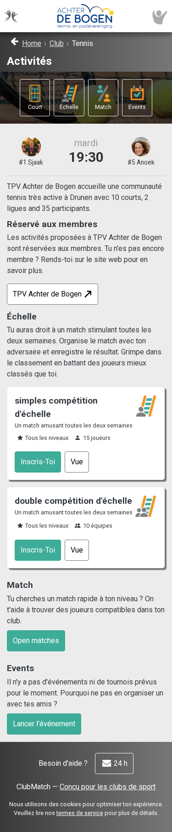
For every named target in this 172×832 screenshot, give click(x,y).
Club (57, 43)
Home (31, 43)
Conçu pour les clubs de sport (107, 786)
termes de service (79, 812)
